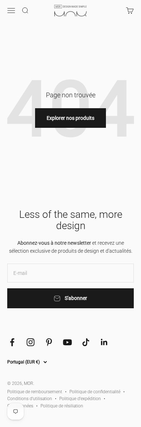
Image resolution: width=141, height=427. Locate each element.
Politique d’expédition (80, 398)
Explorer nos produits (70, 118)
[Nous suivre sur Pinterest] (49, 342)
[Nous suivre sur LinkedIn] (104, 342)
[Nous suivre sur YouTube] (67, 342)
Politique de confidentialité (94, 391)
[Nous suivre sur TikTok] (86, 342)
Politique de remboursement (34, 391)
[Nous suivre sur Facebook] (12, 342)
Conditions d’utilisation (29, 398)
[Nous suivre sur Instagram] (30, 342)
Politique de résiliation (61, 405)
